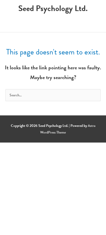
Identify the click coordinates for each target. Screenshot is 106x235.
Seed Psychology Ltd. (53, 8)
